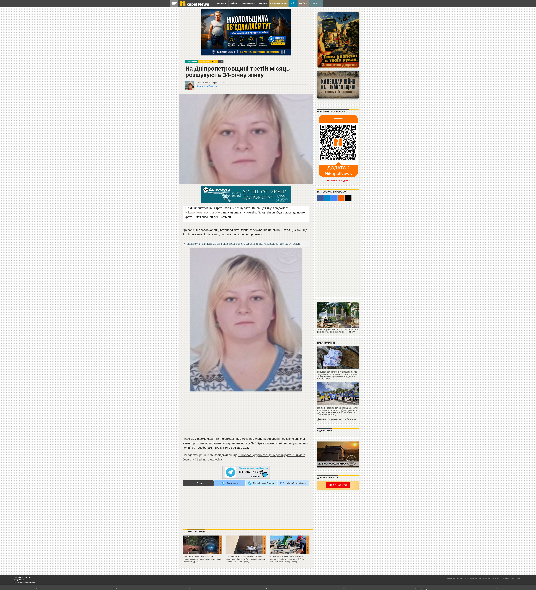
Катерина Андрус (209, 82)
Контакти (496, 578)
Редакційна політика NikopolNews (462, 578)
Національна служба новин (342, 419)
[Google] (334, 198)
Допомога (316, 4)
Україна (263, 4)
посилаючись (212, 212)
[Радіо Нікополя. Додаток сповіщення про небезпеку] (338, 40)
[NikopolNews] (246, 472)
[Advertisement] (246, 415)
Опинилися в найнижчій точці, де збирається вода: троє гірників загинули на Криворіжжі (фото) (202, 559)
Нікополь (221, 4)
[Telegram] (327, 198)
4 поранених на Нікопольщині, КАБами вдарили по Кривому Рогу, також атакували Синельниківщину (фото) (245, 559)
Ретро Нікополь (278, 4)
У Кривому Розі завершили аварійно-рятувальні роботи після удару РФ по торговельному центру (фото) (287, 559)
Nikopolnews (193, 212)
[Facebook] (320, 198)
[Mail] (348, 198)
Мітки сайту (516, 578)
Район (233, 4)
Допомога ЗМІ (484, 578)
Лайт (293, 4)
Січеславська (248, 4)
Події (215, 61)
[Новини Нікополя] (194, 6)
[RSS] (341, 198)
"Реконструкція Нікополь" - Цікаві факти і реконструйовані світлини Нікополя (337, 330)
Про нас (505, 578)
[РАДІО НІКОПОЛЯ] (338, 84)
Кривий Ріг (207, 61)
